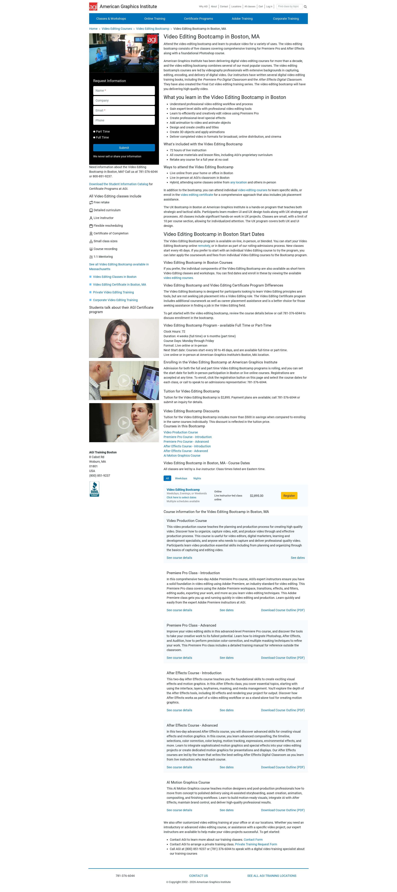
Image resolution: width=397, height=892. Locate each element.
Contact (224, 6)
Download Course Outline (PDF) (283, 610)
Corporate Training (286, 18)
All (167, 478)
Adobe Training (242, 18)
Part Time (103, 131)
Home (93, 29)
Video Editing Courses (117, 29)
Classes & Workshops (111, 18)
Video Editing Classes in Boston (114, 277)
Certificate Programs (198, 18)
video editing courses (252, 190)
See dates (298, 558)
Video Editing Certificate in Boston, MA (119, 284)
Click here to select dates (181, 497)
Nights (197, 478)
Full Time (102, 137)
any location (238, 182)
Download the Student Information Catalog (118, 184)
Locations (236, 6)
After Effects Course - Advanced (186, 451)
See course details (179, 558)
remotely (204, 246)
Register (289, 496)
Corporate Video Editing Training (115, 300)
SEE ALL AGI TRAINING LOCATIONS (271, 876)
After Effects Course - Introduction (187, 446)
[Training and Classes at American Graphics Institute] (94, 6)
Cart (261, 6)
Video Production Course (181, 432)
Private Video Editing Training (113, 292)
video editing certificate (197, 195)
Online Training (154, 18)
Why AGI (203, 6)
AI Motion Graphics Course (182, 455)
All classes (250, 6)
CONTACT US (198, 876)
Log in (269, 6)
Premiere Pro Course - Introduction (188, 437)
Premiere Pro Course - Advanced (186, 441)
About (214, 6)
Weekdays (181, 478)
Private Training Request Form (256, 844)
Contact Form (253, 839)
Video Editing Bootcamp (152, 29)
